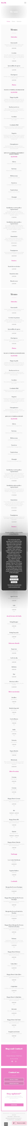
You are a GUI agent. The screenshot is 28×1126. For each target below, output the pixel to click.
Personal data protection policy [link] (14, 584)
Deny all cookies (14, 579)
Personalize (14, 582)
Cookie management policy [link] (14, 586)
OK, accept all (14, 576)
